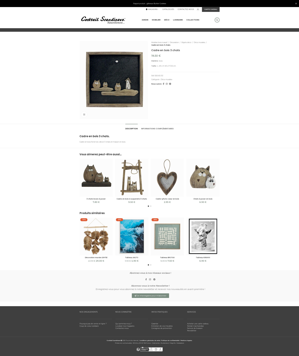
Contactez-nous (122, 328)
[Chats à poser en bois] (203, 178)
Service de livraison (195, 328)
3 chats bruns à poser (96, 199)
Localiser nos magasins (124, 326)
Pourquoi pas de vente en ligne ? (93, 324)
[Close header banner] (296, 3)
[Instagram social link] (166, 84)
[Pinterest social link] (170, 84)
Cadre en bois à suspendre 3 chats (132, 199)
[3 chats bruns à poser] (96, 178)
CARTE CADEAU (210, 9)
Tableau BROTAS (167, 257)
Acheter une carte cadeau (198, 324)
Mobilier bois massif (159, 42)
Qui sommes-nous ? (123, 324)
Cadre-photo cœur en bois (167, 199)
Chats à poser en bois (202, 199)
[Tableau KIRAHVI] (203, 236)
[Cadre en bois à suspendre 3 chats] (131, 178)
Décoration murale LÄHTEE (96, 257)
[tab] (131, 127)
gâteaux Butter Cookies (156, 3)
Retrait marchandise (195, 326)
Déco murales (199, 42)
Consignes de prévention (161, 328)
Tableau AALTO (131, 257)
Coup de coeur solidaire (89, 326)
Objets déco (186, 42)
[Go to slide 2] (150, 206)
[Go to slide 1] (148, 206)
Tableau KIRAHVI (203, 257)
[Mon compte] (198, 9)
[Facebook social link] (163, 84)
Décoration (174, 42)
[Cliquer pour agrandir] (84, 114)
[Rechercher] (217, 20)
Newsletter (191, 331)
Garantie (154, 324)
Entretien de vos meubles (162, 326)
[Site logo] (103, 20)
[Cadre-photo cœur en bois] (167, 178)
